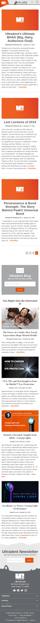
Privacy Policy (12, 615)
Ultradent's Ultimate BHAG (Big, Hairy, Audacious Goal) (20, 37)
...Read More (22, 87)
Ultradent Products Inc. (13, 45)
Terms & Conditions (20, 618)
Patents (32, 620)
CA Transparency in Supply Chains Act (16, 620)
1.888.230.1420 (20, 582)
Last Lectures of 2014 (20, 122)
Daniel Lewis (13, 388)
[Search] (32, 2)
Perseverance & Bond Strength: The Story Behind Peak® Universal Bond (20, 208)
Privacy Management (25, 615)
